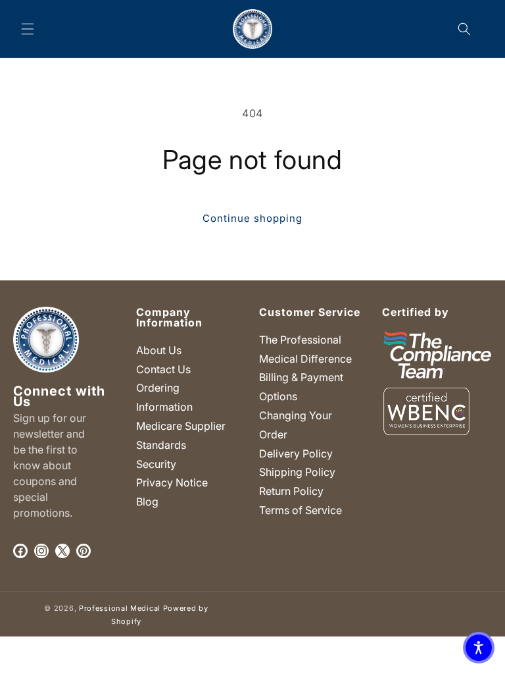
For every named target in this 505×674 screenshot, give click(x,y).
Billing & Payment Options (301, 387)
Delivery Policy (296, 453)
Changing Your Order (295, 425)
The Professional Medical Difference (305, 349)
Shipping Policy (297, 472)
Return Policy (291, 491)
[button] (27, 28)
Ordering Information (164, 397)
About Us (158, 350)
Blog (147, 501)
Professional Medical (119, 608)
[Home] (252, 28)
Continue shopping (252, 218)
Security (156, 464)
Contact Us (163, 369)
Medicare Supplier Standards (181, 435)
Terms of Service (300, 510)
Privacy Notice (172, 482)
